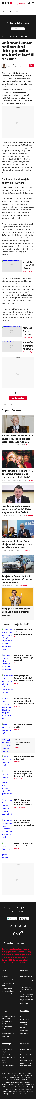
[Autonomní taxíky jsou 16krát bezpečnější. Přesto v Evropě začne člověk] (7, 662)
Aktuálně (5, 970)
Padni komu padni (7, 1031)
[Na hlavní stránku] (7, 3)
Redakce (17, 908)
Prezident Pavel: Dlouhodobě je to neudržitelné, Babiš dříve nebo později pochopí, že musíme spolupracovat (17, 438)
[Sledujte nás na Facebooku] (15, 925)
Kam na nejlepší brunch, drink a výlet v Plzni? (24, 758)
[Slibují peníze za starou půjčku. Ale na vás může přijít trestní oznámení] (18, 597)
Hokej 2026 (23, 1022)
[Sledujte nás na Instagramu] (20, 925)
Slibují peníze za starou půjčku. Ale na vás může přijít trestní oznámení (16, 611)
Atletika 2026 (24, 1030)
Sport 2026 (24, 1011)
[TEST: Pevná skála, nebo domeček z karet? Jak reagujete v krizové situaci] (7, 807)
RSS (13, 911)
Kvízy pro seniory (7, 988)
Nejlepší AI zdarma (7, 1054)
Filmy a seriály (14, 12)
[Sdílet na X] (20, 392)
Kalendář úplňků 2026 (8, 991)
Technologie (6, 1043)
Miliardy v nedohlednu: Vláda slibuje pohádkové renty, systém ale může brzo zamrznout (17, 544)
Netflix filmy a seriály (8, 1065)
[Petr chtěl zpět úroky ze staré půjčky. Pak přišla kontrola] (8, 746)
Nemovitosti (11, 954)
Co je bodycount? (7, 994)
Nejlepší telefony (6, 1052)
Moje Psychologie (7, 949)
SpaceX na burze (7, 1049)
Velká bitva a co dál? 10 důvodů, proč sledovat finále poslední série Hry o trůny (28, 265)
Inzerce (25, 908)
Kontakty (7, 908)
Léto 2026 (24, 970)
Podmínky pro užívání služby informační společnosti (17, 1084)
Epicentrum (5, 976)
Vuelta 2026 (21, 963)
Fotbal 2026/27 (24, 1019)
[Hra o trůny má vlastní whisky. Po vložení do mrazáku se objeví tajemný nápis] (12, 347)
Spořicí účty (23, 1052)
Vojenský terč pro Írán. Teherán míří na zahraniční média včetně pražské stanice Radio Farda (24, 678)
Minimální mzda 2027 (26, 1060)
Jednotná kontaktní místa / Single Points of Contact (18, 1091)
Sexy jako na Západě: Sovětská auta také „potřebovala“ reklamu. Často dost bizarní (17, 579)
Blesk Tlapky (18, 949)
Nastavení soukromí (11, 1089)
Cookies (29, 1087)
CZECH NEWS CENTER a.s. (25, 1073)
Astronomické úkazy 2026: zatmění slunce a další (27, 989)
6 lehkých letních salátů (27, 1004)
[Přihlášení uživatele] (29, 3)
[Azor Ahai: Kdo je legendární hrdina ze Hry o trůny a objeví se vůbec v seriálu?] (12, 332)
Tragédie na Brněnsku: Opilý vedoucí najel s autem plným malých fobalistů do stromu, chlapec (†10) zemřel (23, 631)
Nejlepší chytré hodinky (8, 1057)
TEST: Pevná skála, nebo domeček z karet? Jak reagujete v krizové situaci (23, 802)
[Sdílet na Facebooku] (15, 392)
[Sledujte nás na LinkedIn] (24, 925)
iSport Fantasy (11, 952)
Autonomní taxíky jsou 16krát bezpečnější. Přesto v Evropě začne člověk (23, 657)
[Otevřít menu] (33, 3)
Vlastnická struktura (24, 1089)
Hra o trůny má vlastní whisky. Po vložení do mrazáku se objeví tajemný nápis (28, 345)
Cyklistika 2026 (24, 1033)
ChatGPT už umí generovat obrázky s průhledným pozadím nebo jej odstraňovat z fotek (24, 822)
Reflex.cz (4, 12)
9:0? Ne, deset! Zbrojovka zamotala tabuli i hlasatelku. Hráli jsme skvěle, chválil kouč (24, 701)
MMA (22, 1016)
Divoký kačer (5, 1036)
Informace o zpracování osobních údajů (14, 1087)
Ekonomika (24, 1043)
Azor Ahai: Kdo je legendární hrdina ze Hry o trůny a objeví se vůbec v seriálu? (28, 331)
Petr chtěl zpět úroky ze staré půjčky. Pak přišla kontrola (22, 742)
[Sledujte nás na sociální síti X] (11, 925)
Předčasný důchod (25, 1049)
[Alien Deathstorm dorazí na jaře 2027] (7, 729)
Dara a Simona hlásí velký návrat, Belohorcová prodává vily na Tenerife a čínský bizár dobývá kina (17, 474)
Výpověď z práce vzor (8, 1033)
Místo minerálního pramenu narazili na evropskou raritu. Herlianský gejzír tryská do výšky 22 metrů (23, 773)
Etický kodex (8, 1094)
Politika (5, 1011)
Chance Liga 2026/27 (10, 963)
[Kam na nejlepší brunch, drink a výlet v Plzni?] (7, 761)
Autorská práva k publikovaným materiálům (17, 1082)
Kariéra (21, 911)
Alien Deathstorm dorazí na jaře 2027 (23, 726)
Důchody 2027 (24, 1057)
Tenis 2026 (23, 1025)
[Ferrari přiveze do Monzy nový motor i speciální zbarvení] (7, 850)
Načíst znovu (18, 28)
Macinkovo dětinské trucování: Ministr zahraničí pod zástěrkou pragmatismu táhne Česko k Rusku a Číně (17, 509)
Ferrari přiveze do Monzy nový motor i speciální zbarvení (24, 844)
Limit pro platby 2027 (26, 1054)
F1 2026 (22, 1027)
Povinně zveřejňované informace (22, 1094)
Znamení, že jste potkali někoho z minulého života (27, 983)
